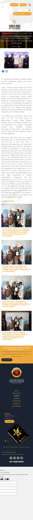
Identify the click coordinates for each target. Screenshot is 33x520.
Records (16, 398)
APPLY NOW (6, 360)
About (16, 391)
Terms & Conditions (25, 447)
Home (14, 46)
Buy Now (9, 421)
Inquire (24, 4)
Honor (19, 46)
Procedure (16, 401)
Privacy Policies (14, 447)
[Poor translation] (7, 479)
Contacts (16, 403)
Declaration (14, 4)
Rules (8, 447)
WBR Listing (16, 393)
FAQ (4, 447)
